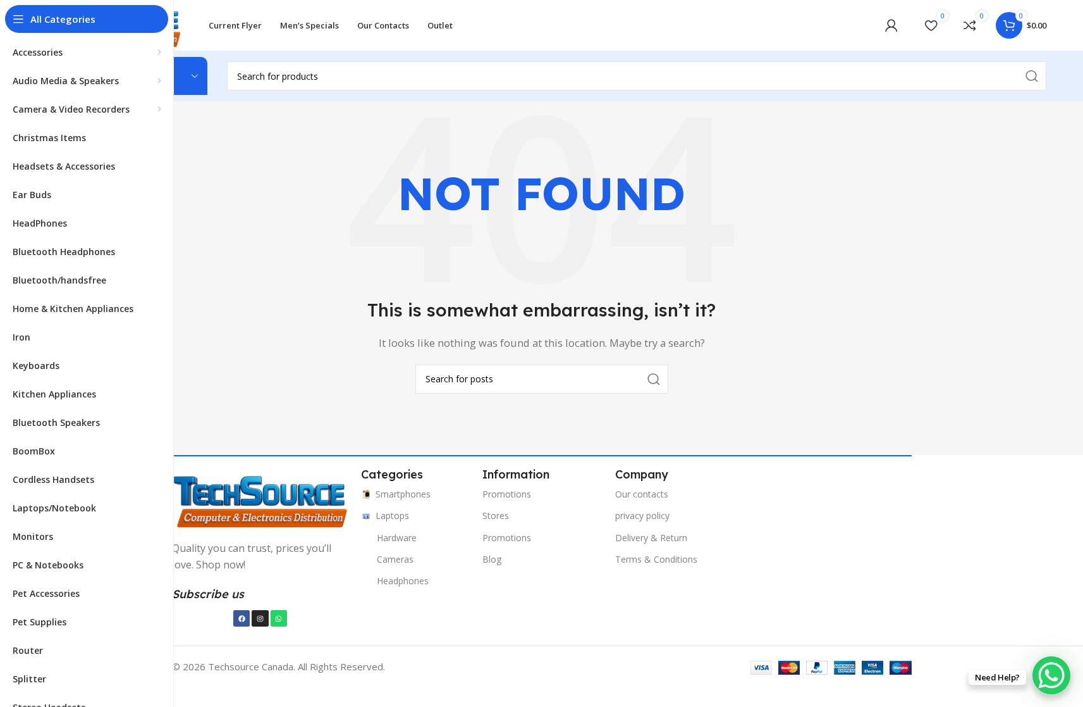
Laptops (392, 516)
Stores (495, 516)
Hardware (397, 538)
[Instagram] (260, 618)
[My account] (891, 25)
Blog (491, 559)
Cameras (395, 559)
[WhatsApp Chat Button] (1051, 675)
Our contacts (641, 494)
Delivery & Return (651, 538)
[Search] (653, 379)
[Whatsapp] (279, 618)
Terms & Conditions (656, 559)
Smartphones (403, 494)
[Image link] (260, 499)
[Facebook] (241, 618)
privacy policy (642, 516)
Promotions (506, 494)
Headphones (403, 581)
